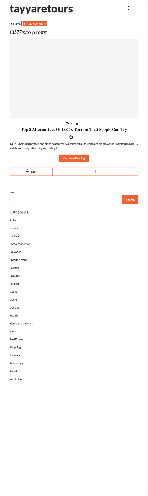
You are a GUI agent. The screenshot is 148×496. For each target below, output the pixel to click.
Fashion (14, 267)
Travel (13, 371)
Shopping (15, 347)
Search (13, 192)
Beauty (14, 228)
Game (13, 299)
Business (15, 236)
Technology (72, 123)
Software (15, 355)
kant (33, 171)
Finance (14, 283)
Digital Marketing (20, 243)
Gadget (14, 291)
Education (15, 251)
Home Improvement (21, 323)
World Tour (16, 379)
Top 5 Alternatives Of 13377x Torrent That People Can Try (74, 129)
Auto (13, 220)
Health (14, 315)
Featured (15, 275)
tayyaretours (41, 8)
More (13, 331)
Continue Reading (74, 158)
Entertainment (18, 259)
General (14, 307)
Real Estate (16, 339)
